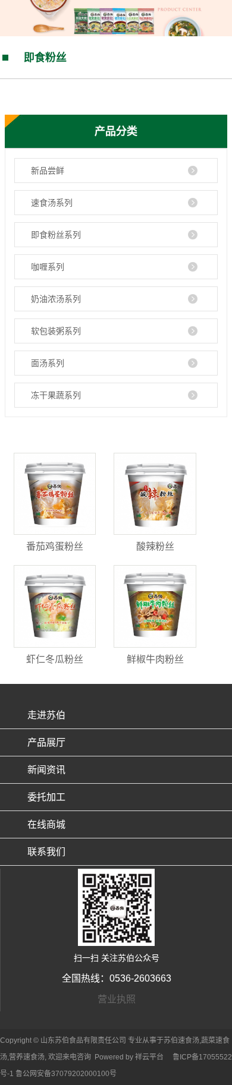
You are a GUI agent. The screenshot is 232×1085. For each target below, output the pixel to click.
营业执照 (117, 999)
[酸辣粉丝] (155, 494)
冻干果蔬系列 (56, 395)
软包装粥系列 (56, 331)
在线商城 (46, 824)
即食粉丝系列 (56, 234)
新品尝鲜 (47, 170)
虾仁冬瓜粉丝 (54, 659)
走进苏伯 (46, 715)
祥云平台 (149, 1057)
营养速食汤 (27, 1057)
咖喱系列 (47, 267)
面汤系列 (47, 363)
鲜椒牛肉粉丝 (155, 659)
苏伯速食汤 (181, 1040)
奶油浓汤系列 (56, 299)
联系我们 (46, 852)
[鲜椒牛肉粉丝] (155, 606)
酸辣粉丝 (155, 546)
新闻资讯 (46, 770)
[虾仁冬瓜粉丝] (55, 606)
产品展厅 (46, 742)
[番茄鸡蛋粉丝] (55, 494)
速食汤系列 (52, 202)
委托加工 (46, 797)
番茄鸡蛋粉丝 (54, 546)
